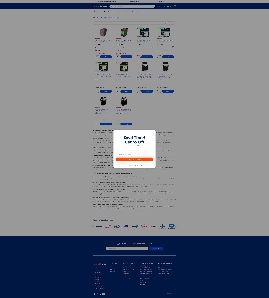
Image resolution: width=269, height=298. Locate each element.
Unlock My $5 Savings (135, 159)
